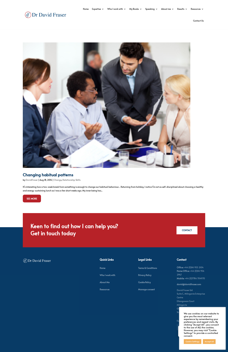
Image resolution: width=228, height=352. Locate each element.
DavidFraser (32, 179)
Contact (187, 230)
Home (86, 8)
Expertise (96, 8)
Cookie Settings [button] (192, 341)
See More (32, 198)
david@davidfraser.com (189, 284)
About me (166, 8)
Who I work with (115, 8)
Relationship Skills (71, 179)
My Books (134, 8)
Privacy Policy (144, 275)
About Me (105, 282)
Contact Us (198, 20)
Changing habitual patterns (48, 174)
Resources (196, 8)
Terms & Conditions (147, 268)
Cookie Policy (144, 282)
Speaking (150, 8)
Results (180, 8)
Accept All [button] (209, 341)
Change (57, 179)
